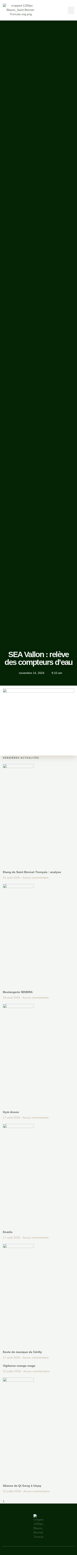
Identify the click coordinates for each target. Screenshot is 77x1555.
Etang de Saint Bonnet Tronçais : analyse (32, 872)
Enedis (8, 1232)
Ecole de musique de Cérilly (22, 1352)
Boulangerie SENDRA (18, 992)
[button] (71, 10)
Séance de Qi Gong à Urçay (22, 1485)
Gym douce (11, 1112)
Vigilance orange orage (19, 1365)
